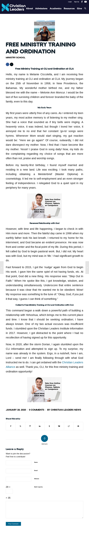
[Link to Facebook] (82, 1)
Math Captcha (38, 487)
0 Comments (36, 410)
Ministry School (15, 57)
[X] (11, 64)
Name (36, 462)
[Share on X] (20, 426)
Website (36, 478)
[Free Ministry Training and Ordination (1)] (44, 30)
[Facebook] (7, 64)
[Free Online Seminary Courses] (87, 267)
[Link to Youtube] (85, 1)
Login (70, 1)
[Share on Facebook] (11, 426)
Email (36, 470)
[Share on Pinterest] (30, 426)
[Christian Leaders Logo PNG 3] (13, 9)
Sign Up (76, 1)
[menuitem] (70, 1)
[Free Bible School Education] (2, 267)
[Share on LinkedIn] (39, 426)
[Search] (85, 9)
